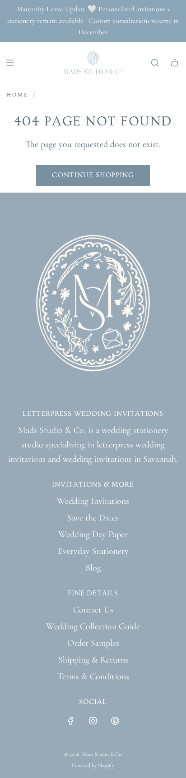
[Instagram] (93, 721)
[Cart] (175, 63)
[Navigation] (10, 63)
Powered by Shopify (93, 765)
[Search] (155, 63)
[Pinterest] (115, 721)
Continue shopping (93, 175)
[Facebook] (71, 721)
